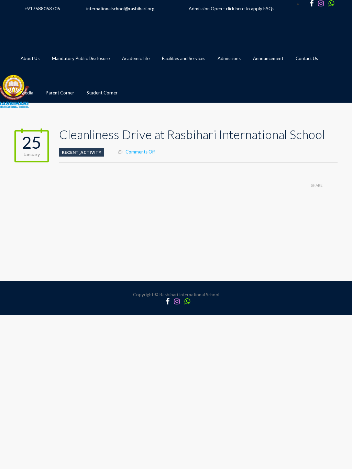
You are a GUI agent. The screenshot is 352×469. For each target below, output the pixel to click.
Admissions (229, 58)
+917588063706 (42, 8)
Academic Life (136, 58)
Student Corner (102, 92)
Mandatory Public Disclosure (81, 58)
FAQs (268, 8)
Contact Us (307, 58)
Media (27, 92)
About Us (30, 58)
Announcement (268, 58)
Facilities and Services (183, 58)
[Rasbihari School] (45, 127)
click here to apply (244, 8)
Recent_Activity (81, 152)
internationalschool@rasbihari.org (120, 8)
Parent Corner (60, 92)
